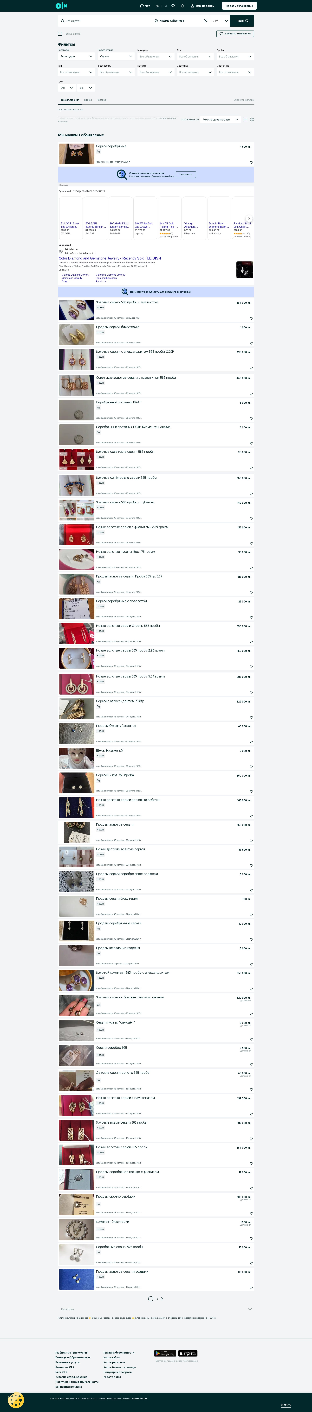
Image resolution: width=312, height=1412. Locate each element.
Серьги (117, 118)
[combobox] (107, 21)
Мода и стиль (73, 118)
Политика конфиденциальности (76, 1381)
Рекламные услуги (67, 1362)
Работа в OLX (112, 1377)
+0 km (214, 20)
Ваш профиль (205, 5)
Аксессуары (86, 118)
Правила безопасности (119, 1352)
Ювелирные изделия (102, 118)
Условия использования (71, 1377)
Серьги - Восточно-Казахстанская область (141, 118)
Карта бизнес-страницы (120, 1367)
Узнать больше (139, 1398)
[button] (183, 5)
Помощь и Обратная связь (73, 1357)
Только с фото (72, 33)
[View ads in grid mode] (252, 119)
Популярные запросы (118, 1372)
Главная (61, 118)
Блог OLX (61, 1372)
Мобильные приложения (71, 1352)
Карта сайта (112, 1357)
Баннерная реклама (68, 1386)
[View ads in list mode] (245, 119)
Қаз (158, 5)
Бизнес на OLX (64, 1367)
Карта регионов (114, 1362)
